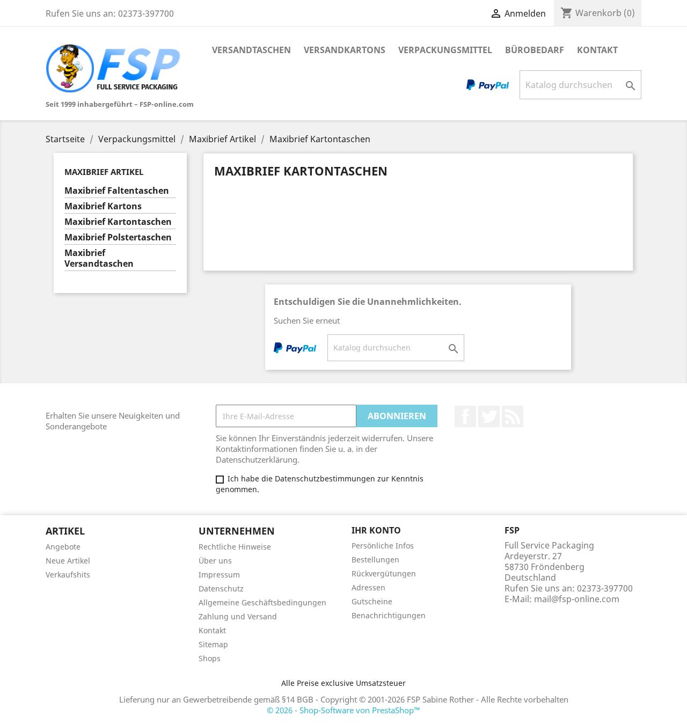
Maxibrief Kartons (103, 206)
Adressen (368, 587)
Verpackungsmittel (445, 50)
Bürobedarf (534, 50)
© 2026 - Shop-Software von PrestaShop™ (343, 710)
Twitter (489, 416)
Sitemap (213, 644)
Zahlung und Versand (238, 616)
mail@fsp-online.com (576, 599)
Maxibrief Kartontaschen (118, 222)
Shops (210, 658)
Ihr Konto (376, 530)
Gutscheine (372, 601)
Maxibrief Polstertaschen (118, 237)
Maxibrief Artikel (103, 171)
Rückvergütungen (384, 573)
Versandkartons (344, 50)
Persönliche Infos (383, 545)
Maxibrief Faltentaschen (116, 190)
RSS (512, 416)
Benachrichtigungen (389, 615)
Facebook (465, 416)
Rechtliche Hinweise (235, 547)
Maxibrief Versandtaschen (99, 258)
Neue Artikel (68, 560)
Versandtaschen (251, 50)
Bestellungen (375, 559)
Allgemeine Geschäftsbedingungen (262, 602)
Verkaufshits (68, 574)
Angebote (63, 547)
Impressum (219, 574)
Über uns (215, 560)
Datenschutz (221, 588)
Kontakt (597, 50)
